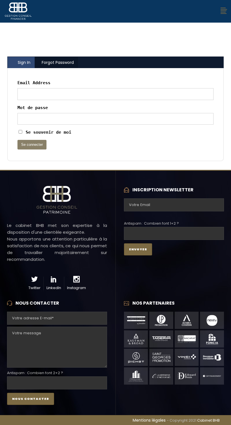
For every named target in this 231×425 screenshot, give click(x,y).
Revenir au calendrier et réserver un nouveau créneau (115, 43)
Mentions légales (150, 420)
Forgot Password (58, 62)
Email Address (33, 82)
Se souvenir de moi (47, 132)
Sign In (24, 62)
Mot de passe (32, 107)
